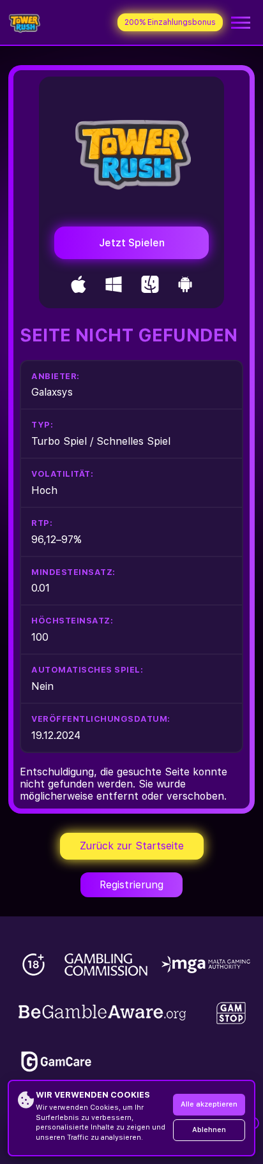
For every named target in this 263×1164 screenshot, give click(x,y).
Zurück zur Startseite (132, 846)
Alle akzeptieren (209, 1104)
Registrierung (131, 885)
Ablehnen (209, 1130)
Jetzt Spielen (132, 243)
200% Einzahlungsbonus (170, 22)
